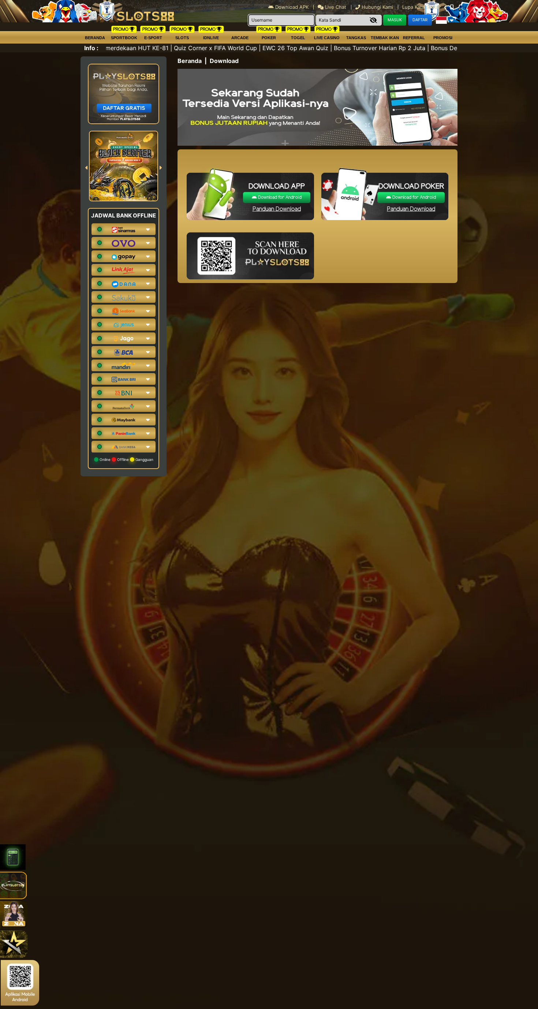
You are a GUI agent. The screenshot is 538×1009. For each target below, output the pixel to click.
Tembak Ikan (385, 38)
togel (298, 38)
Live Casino (327, 38)
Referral (414, 38)
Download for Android (279, 197)
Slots (182, 38)
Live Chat (335, 7)
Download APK (292, 7)
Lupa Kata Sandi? (422, 7)
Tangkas (356, 38)
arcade (240, 38)
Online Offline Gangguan (125, 459)
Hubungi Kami (377, 7)
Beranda (95, 38)
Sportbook (124, 38)
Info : (91, 48)
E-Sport (153, 38)
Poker (269, 38)
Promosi (442, 38)
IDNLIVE (211, 38)
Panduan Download (277, 209)
